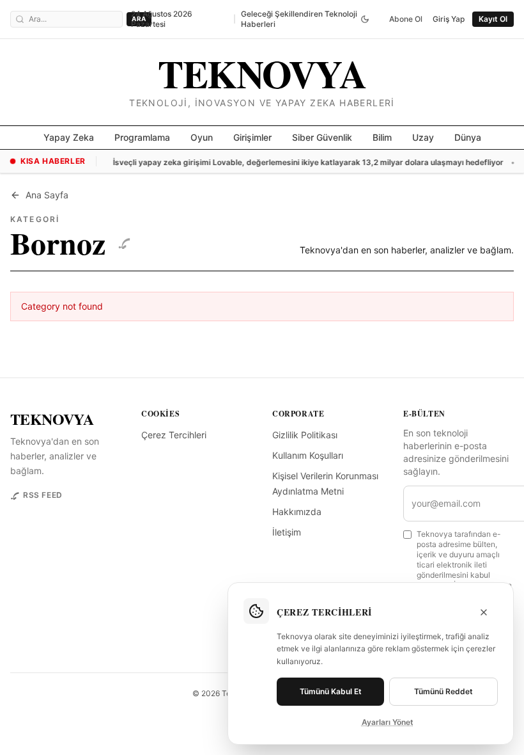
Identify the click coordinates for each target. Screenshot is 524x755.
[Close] (484, 612)
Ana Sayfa (47, 194)
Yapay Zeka (68, 137)
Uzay (423, 137)
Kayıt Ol (493, 19)
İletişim (286, 532)
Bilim (382, 137)
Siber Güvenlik (322, 137)
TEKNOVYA (51, 419)
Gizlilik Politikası (304, 434)
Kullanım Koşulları (307, 455)
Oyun (201, 137)
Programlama (142, 137)
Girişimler (252, 137)
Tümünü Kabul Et (331, 691)
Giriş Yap (449, 19)
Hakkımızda (296, 511)
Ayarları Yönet (387, 722)
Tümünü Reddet (443, 691)
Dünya (467, 137)
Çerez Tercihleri (173, 434)
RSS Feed (43, 495)
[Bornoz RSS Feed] (124, 242)
